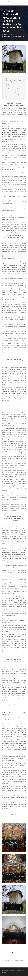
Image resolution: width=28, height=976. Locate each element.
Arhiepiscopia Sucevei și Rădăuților (14, 36)
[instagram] (5, 973)
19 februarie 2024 (7, 34)
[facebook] (2, 973)
